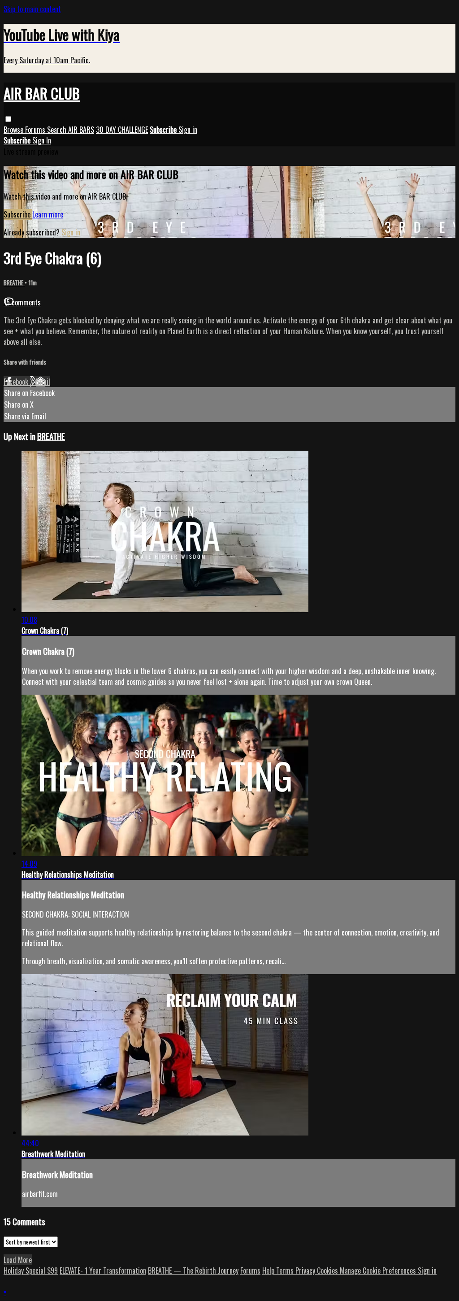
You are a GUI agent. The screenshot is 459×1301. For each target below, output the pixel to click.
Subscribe (18, 214)
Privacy (306, 1270)
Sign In (41, 140)
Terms (285, 1270)
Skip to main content (32, 9)
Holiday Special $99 (31, 1270)
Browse (14, 129)
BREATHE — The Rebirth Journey (193, 1270)
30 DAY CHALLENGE (122, 129)
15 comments (22, 302)
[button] (8, 119)
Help (269, 1270)
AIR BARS (81, 129)
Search (57, 129)
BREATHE (14, 282)
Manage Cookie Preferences (379, 1270)
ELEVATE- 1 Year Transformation (103, 1270)
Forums (36, 129)
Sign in (187, 129)
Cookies (328, 1270)
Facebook (17, 381)
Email (42, 381)
